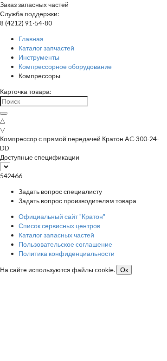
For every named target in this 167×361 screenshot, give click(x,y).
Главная (31, 39)
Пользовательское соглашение (65, 244)
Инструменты (39, 57)
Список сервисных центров (59, 226)
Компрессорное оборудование (65, 66)
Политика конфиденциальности (67, 253)
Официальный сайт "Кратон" (62, 216)
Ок (124, 270)
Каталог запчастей (46, 48)
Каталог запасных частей (56, 235)
